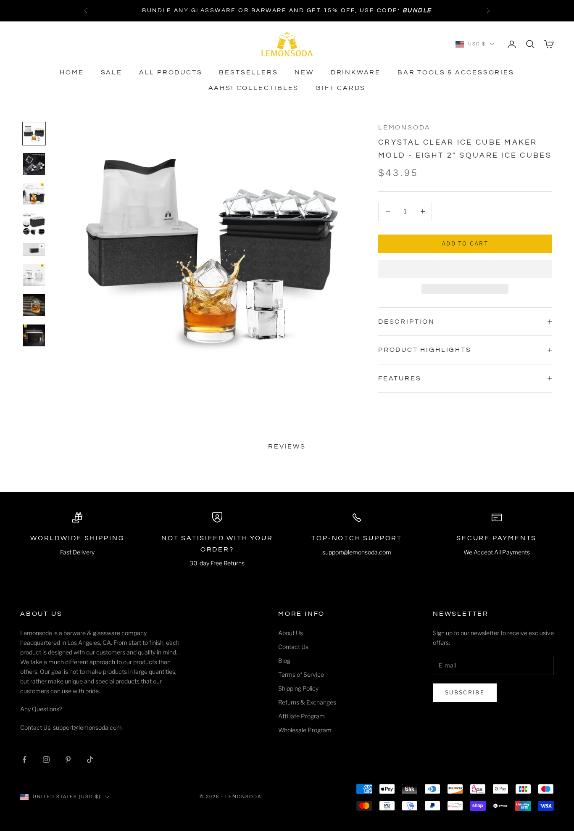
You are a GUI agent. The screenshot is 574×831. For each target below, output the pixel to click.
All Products (171, 72)
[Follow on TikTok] (90, 759)
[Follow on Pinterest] (68, 759)
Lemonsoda (404, 127)
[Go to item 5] (34, 249)
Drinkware (356, 72)
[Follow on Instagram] (46, 759)
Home (72, 72)
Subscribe (464, 692)
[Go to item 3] (34, 194)
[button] (465, 269)
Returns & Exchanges (307, 702)
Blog (284, 660)
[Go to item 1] (34, 133)
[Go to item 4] (34, 224)
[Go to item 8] (34, 335)
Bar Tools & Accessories (456, 72)
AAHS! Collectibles (253, 87)
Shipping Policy (298, 688)
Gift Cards (341, 87)
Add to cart (465, 243)
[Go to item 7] (34, 305)
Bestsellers (248, 72)
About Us (290, 632)
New (304, 72)
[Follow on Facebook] (24, 759)
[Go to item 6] (34, 275)
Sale (111, 72)
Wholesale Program (305, 729)
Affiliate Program (301, 716)
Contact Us (293, 646)
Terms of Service (301, 674)
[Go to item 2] (34, 164)
